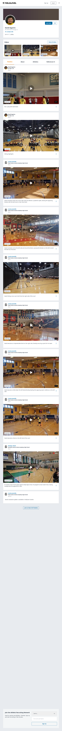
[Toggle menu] (59, 3)
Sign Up (44, 723)
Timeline (9, 62)
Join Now (48, 23)
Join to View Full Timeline (31, 508)
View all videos (52, 42)
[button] (56, 106)
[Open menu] (56, 106)
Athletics (35, 62)
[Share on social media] (55, 23)
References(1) (51, 62)
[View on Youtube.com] (55, 453)
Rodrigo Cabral (12, 445)
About (22, 62)
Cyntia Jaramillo (12, 161)
